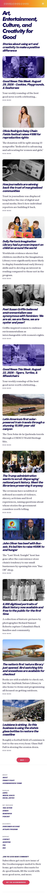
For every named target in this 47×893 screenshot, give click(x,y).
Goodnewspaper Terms (12, 783)
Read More (7, 100)
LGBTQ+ (5, 793)
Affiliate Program (10, 829)
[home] (19, 4)
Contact (6, 839)
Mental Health (8, 795)
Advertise (7, 842)
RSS (4, 848)
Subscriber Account (11, 826)
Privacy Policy (8, 780)
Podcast (6, 816)
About (5, 777)
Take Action (7, 808)
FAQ (4, 845)
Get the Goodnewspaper (16, 882)
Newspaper (7, 813)
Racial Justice (8, 798)
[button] (41, 3)
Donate (5, 811)
